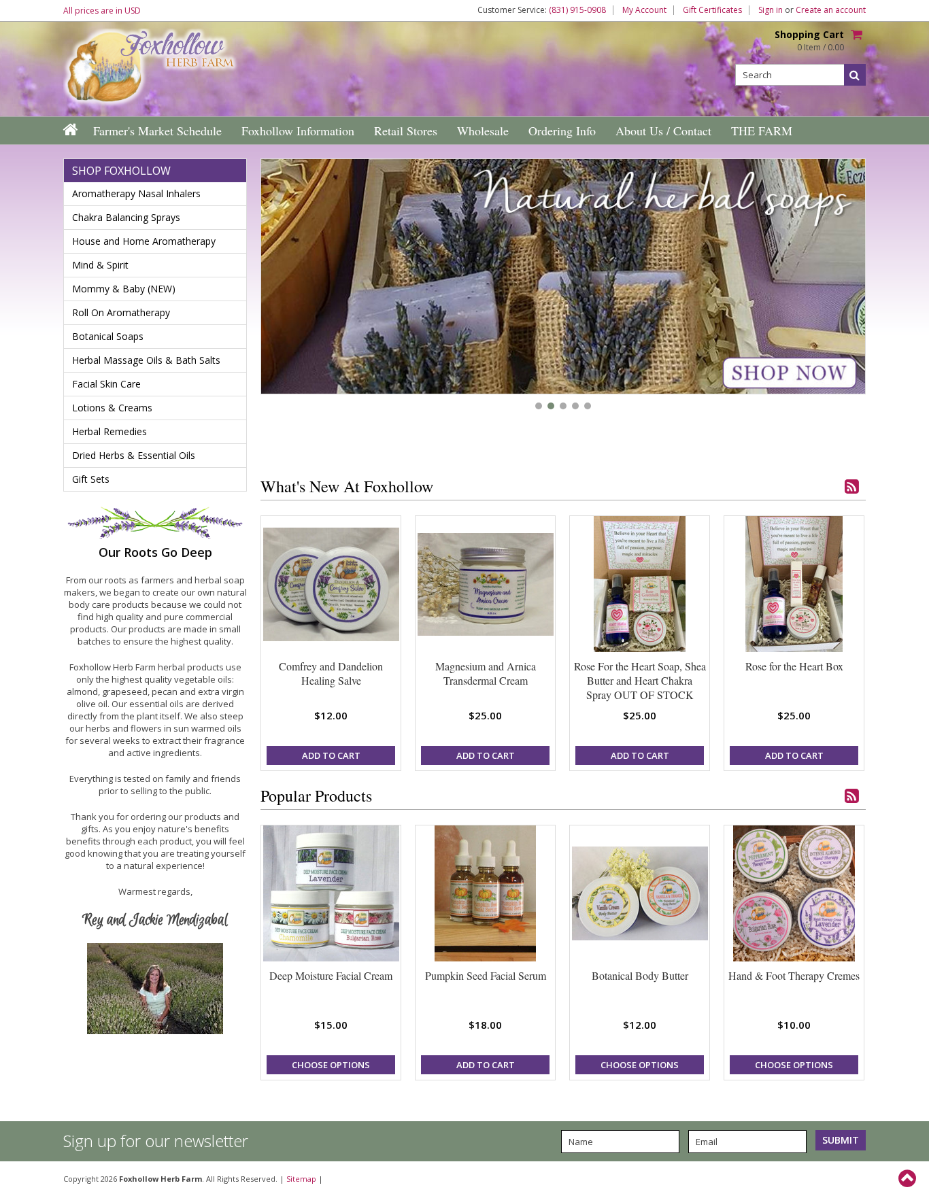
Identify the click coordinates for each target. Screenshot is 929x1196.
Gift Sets (90, 479)
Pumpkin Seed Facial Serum (485, 975)
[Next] (838, 278)
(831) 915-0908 (577, 10)
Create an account (831, 10)
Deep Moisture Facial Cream (330, 975)
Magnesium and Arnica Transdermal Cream (485, 673)
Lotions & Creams (112, 407)
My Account (644, 10)
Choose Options (331, 1065)
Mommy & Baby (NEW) (123, 288)
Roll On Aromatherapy (121, 312)
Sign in (770, 10)
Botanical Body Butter (640, 975)
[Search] (855, 75)
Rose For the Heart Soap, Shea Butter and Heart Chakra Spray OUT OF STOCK (640, 680)
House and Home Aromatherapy (144, 241)
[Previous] (287, 278)
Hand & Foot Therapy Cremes (794, 975)
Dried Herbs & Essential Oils (133, 455)
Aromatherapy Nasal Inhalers (136, 193)
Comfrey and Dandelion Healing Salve (331, 673)
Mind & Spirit (100, 264)
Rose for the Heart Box (794, 666)
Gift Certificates (712, 10)
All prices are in (102, 10)
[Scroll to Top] (908, 1178)
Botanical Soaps (107, 336)
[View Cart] (858, 35)
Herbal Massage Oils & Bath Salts (146, 360)
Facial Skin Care (106, 383)
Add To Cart (331, 755)
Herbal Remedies (109, 431)
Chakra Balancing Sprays (126, 217)
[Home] (71, 129)
